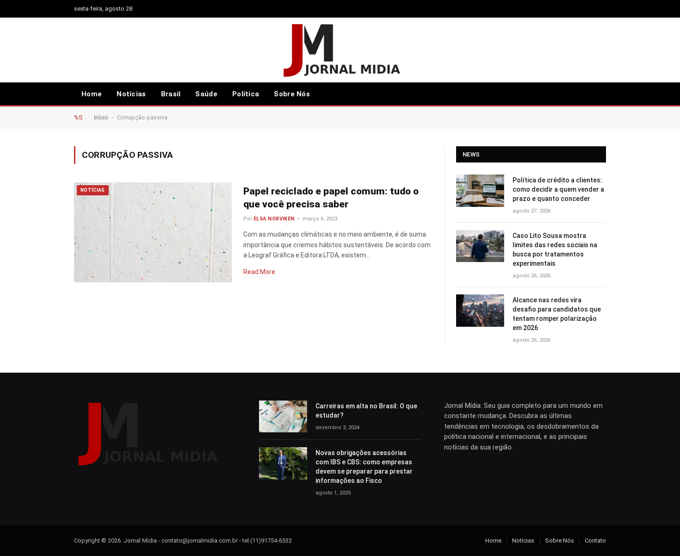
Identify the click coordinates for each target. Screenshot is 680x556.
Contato (595, 540)
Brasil (171, 94)
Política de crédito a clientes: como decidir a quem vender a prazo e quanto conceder (558, 189)
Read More (259, 271)
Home (91, 94)
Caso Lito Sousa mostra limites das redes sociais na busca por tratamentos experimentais (555, 249)
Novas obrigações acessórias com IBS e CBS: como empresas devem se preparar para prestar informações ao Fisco (364, 466)
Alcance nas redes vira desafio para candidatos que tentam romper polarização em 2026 (557, 313)
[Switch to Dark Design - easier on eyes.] (601, 94)
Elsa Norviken (274, 219)
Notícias (131, 94)
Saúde (206, 94)
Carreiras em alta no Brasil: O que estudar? (366, 410)
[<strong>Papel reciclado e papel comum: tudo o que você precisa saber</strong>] (153, 232)
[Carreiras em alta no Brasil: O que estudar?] (283, 416)
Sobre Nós (292, 94)
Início (101, 117)
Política (245, 94)
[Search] (588, 94)
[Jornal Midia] (340, 50)
